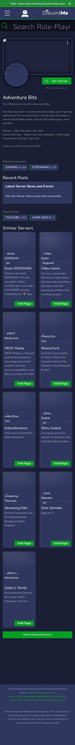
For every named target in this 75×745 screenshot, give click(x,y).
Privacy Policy (57, 696)
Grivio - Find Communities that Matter (29, 696)
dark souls (43, 217)
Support (60, 700)
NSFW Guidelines (38, 700)
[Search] (5, 26)
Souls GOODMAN (18, 268)
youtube (16, 217)
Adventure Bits (20, 97)
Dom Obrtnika (51, 508)
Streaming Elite (16, 508)
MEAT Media (14, 348)
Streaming (44, 167)
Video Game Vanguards (50, 271)
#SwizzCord (50, 348)
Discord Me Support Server (41, 692)
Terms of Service (18, 700)
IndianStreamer (16, 428)
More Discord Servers (37, 635)
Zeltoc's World (16, 587)
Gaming (16, 167)
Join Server (60, 81)
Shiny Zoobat (51, 428)
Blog (52, 700)
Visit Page (24, 304)
